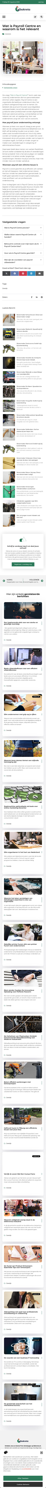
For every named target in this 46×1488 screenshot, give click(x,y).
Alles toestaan (23, 1478)
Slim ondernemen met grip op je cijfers (20, 714)
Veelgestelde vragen (10, 87)
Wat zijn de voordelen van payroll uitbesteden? (23, 261)
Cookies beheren (23, 1484)
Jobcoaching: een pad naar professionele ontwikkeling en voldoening (21, 1312)
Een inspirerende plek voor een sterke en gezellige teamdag (21, 623)
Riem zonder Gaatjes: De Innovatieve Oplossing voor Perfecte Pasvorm (19, 991)
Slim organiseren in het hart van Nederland (22, 852)
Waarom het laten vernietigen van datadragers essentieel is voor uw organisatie (18, 899)
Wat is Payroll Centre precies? (23, 228)
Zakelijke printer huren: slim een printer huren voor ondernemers (20, 945)
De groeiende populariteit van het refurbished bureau (18, 1404)
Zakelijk (8, 34)
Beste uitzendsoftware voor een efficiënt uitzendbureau (20, 669)
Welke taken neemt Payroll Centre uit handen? (23, 235)
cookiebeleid (26, 1469)
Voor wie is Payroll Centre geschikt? (23, 253)
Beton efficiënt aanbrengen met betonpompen (17, 1083)
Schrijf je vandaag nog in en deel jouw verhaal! (23, 547)
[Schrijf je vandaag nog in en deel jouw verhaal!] (23, 539)
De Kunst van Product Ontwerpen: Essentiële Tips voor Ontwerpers (18, 1266)
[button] (41, 1453)
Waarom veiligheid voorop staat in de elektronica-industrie (19, 1220)
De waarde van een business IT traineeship (21, 1358)
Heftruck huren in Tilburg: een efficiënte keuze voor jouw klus (20, 1129)
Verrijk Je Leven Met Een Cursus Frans (19, 1174)
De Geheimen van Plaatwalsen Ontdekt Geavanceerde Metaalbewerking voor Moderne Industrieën (20, 1037)
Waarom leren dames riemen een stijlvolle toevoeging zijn (21, 761)
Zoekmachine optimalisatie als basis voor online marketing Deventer (21, 807)
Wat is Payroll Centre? (19, 95)
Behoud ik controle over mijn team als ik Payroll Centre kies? (23, 245)
